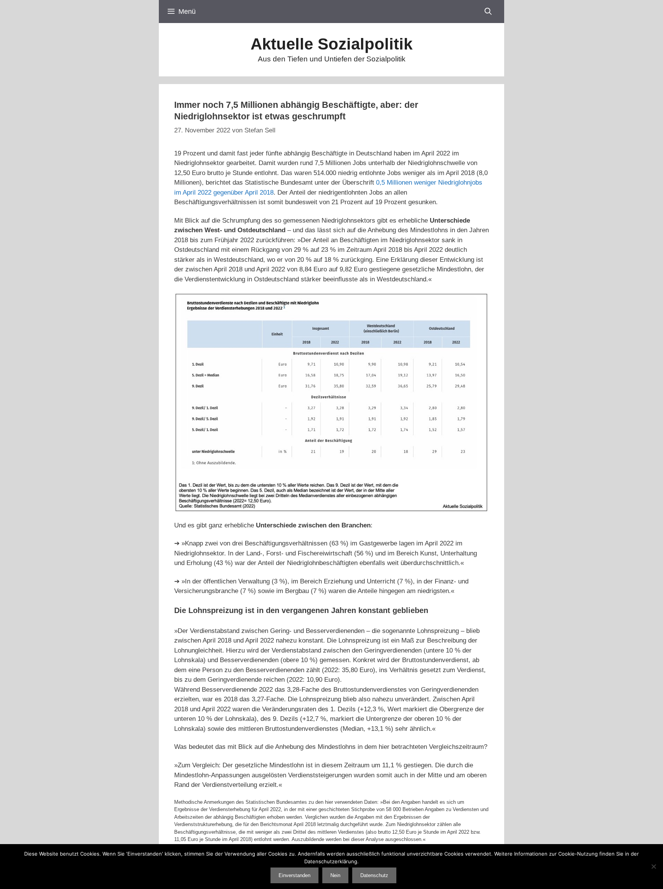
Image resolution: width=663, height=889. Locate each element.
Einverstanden (294, 875)
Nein (335, 875)
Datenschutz (374, 875)
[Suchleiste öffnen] (488, 11)
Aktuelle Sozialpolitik (331, 44)
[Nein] (653, 866)
